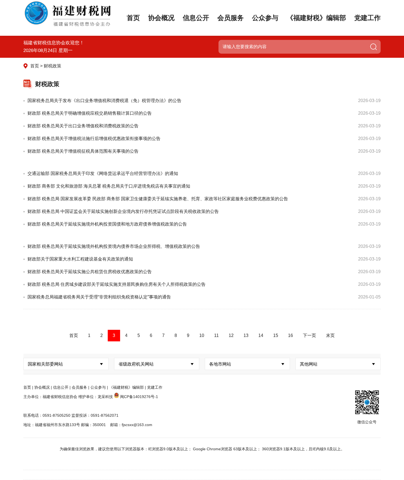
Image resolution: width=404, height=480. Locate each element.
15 (275, 335)
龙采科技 (105, 396)
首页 (133, 17)
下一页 (309, 335)
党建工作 (367, 17)
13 (245, 335)
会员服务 (230, 17)
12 (231, 335)
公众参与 (265, 17)
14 (260, 335)
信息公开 (196, 17)
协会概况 (161, 17)
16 (290, 335)
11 (216, 335)
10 (201, 335)
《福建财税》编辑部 (316, 17)
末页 (330, 335)
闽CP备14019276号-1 (139, 396)
